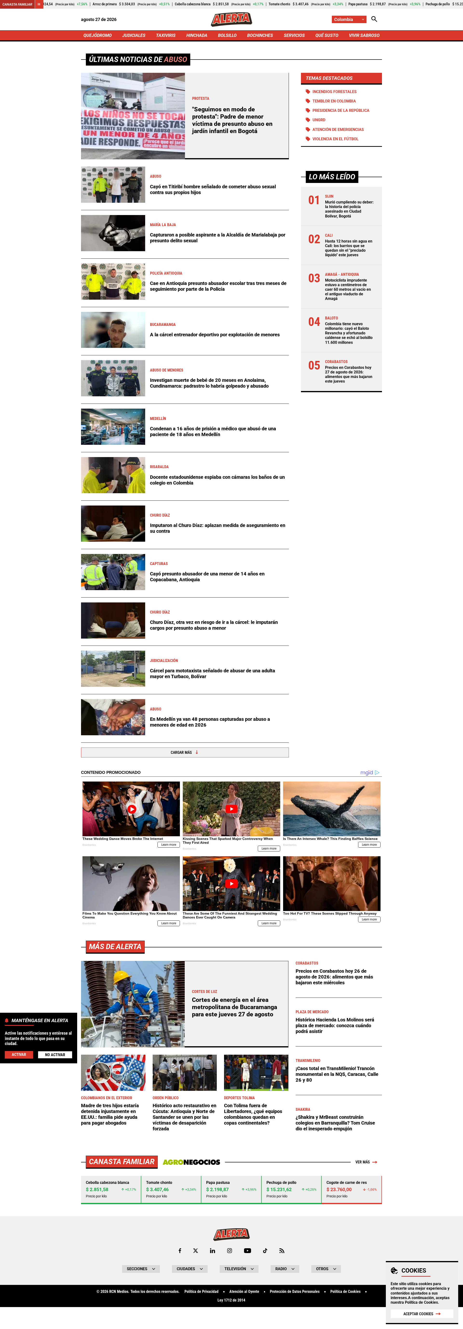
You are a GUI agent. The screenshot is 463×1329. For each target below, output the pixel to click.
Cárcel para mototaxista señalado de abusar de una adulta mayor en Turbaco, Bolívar (212, 673)
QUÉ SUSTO (326, 35)
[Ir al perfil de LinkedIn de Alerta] (212, 1250)
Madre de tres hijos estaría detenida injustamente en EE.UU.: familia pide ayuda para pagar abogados (110, 1114)
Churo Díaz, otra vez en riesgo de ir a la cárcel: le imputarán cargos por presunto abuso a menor (214, 625)
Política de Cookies (421, 1302)
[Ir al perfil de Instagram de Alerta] (229, 1250)
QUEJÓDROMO (97, 35)
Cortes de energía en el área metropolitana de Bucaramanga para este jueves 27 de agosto (234, 1007)
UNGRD (319, 120)
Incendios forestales (335, 91)
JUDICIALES (133, 35)
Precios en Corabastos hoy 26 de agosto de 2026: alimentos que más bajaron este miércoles (334, 976)
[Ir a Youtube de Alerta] (247, 1250)
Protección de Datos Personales (295, 1292)
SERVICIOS (294, 35)
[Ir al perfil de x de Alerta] (195, 1250)
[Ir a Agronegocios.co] (191, 1162)
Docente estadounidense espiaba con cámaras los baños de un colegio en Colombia (217, 480)
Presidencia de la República (341, 110)
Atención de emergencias (338, 129)
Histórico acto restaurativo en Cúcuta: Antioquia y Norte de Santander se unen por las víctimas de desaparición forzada (184, 1117)
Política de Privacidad (201, 1292)
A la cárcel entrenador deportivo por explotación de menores (215, 334)
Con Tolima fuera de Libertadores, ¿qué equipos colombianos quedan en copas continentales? (253, 1114)
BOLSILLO (227, 35)
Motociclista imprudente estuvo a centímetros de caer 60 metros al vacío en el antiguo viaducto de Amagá (348, 289)
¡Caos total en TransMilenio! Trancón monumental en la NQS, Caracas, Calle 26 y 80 (337, 1074)
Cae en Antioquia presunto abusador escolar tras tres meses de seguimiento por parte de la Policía (218, 286)
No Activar (55, 1054)
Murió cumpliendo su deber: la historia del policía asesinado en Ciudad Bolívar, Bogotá (349, 209)
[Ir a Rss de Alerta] (281, 1250)
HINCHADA (196, 35)
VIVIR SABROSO (364, 35)
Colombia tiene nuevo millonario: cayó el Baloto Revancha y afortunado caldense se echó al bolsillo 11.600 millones (349, 333)
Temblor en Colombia (334, 101)
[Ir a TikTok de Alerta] (265, 1250)
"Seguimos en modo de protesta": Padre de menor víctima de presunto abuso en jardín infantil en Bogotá (232, 120)
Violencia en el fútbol (336, 139)
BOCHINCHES (260, 35)
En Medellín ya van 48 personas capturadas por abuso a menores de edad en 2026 (210, 722)
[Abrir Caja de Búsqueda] (374, 19)
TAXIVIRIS (166, 35)
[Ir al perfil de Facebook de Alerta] (180, 1250)
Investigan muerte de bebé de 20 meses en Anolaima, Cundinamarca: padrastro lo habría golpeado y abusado (209, 383)
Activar (19, 1054)
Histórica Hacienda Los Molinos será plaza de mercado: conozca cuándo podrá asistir (335, 1025)
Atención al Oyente (244, 1292)
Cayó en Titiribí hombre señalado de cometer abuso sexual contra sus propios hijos (213, 189)
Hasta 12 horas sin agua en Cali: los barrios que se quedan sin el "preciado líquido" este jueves (348, 248)
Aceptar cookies (418, 1314)
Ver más (362, 1162)
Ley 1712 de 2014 (231, 1300)
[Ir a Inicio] (231, 19)
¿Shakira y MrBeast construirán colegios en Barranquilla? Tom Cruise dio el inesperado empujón (335, 1123)
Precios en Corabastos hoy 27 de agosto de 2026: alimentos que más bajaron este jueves (348, 374)
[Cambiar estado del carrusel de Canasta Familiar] (39, 4)
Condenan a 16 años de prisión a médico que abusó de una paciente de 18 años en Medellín (213, 431)
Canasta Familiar (17, 4)
